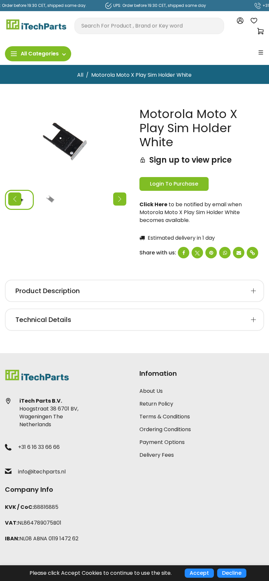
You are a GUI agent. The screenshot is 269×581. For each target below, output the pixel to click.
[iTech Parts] (36, 25)
